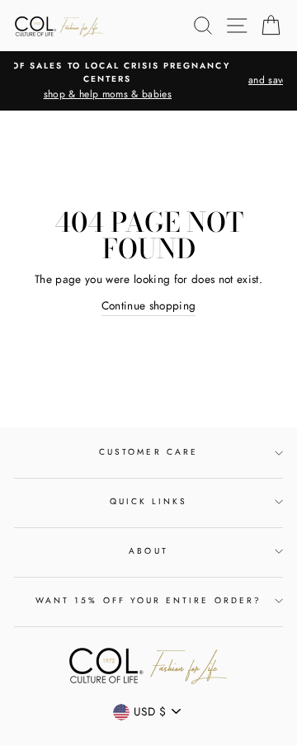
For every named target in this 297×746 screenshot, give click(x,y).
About (148, 551)
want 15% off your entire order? (148, 600)
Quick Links (149, 501)
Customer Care (148, 452)
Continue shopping (148, 305)
